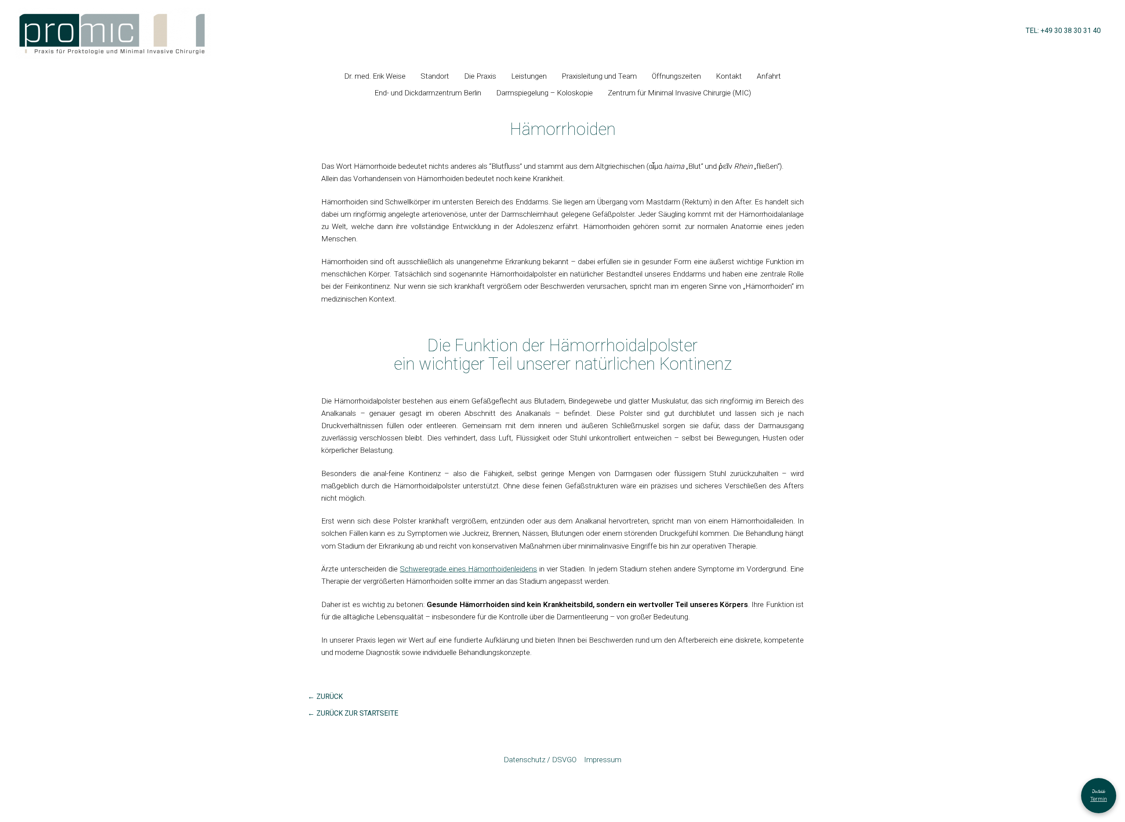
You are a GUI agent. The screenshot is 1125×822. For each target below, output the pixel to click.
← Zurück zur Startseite (353, 713)
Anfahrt (769, 76)
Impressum (602, 759)
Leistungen (529, 76)
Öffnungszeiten (676, 76)
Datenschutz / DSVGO (540, 759)
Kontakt (729, 76)
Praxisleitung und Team (599, 76)
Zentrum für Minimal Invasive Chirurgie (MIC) (679, 92)
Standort (435, 76)
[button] (1063, 33)
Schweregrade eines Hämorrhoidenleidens (468, 568)
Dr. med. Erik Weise (375, 76)
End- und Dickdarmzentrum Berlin (427, 92)
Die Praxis (480, 76)
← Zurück (325, 696)
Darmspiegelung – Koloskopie (544, 92)
